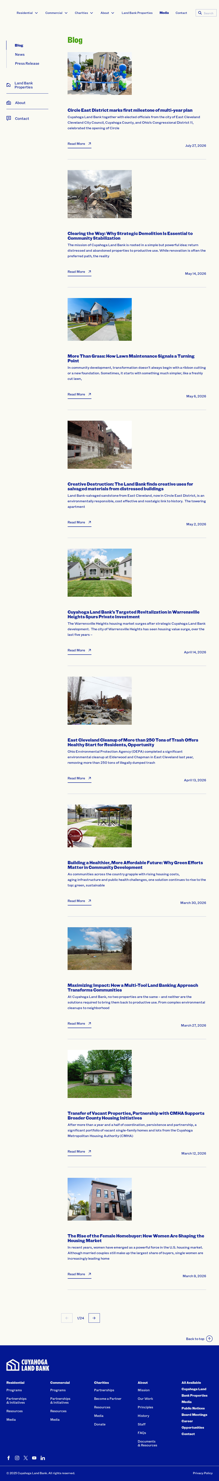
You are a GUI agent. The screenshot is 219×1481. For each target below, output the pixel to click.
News (20, 54)
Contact (181, 13)
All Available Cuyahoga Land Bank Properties (194, 1388)
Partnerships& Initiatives (16, 1400)
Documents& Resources (147, 1443)
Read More (76, 143)
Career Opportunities (193, 1424)
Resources (14, 1411)
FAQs (142, 1433)
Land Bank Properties (137, 13)
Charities (81, 13)
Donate (99, 1424)
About (105, 13)
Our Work (145, 1398)
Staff (141, 1424)
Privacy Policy (203, 1473)
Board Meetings (194, 1414)
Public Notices (193, 1408)
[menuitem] (27, 13)
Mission (144, 1390)
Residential (25, 13)
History (143, 1415)
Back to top (195, 1338)
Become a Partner (107, 1398)
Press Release (27, 63)
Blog (19, 45)
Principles (145, 1407)
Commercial (53, 13)
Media (164, 13)
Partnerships (104, 1390)
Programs (14, 1390)
